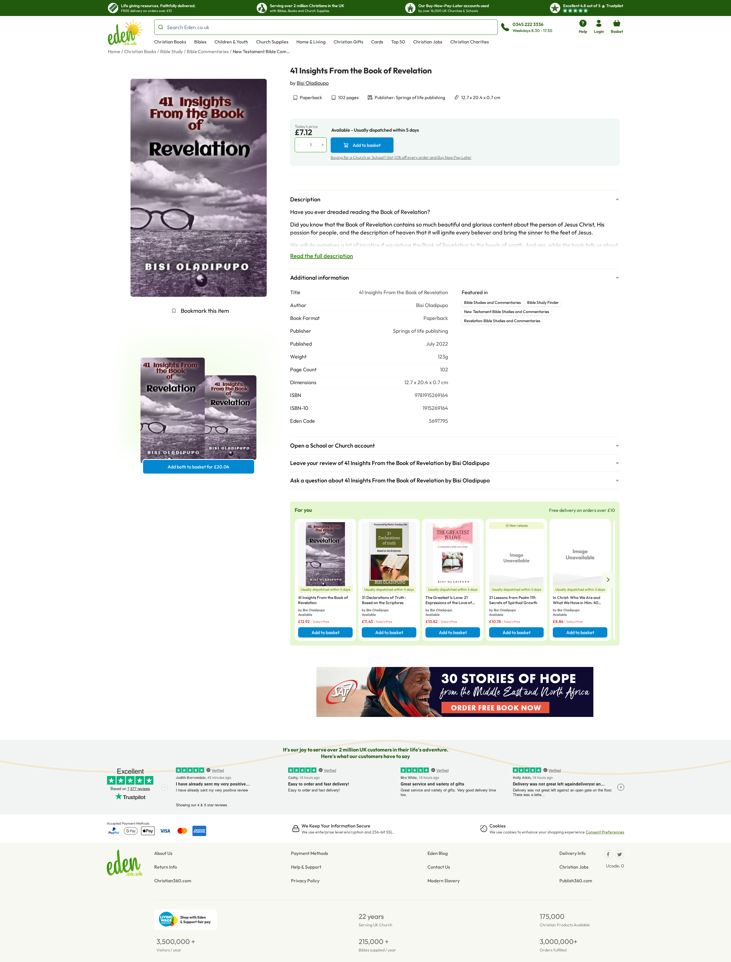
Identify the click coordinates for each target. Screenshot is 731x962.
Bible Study (171, 51)
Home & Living (311, 42)
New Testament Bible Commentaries (261, 51)
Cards (377, 42)
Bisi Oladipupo (313, 83)
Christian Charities (469, 42)
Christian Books (170, 42)
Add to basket (367, 145)
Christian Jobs (427, 42)
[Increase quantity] (323, 144)
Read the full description (321, 255)
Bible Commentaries (208, 51)
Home (114, 51)
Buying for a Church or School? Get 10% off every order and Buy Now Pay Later (401, 157)
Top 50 (398, 42)
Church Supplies (272, 42)
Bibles (200, 42)
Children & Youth (231, 42)
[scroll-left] (608, 580)
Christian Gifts (348, 42)
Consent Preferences (605, 832)
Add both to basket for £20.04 (198, 467)
